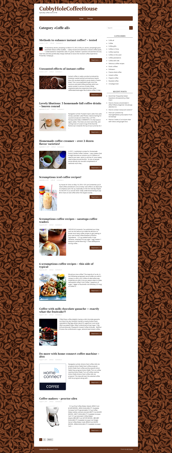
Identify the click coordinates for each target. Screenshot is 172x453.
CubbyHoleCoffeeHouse (68, 8)
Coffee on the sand (115, 55)
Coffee (111, 43)
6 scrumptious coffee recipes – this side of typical (66, 265)
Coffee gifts (112, 46)
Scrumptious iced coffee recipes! (60, 177)
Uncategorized (113, 84)
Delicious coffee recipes (116, 63)
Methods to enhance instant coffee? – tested (68, 40)
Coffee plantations (115, 58)
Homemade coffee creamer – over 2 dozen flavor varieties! (66, 142)
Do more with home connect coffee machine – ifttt (69, 355)
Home (81, 18)
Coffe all (52, 43)
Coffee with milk (114, 61)
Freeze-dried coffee (115, 72)
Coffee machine (114, 52)
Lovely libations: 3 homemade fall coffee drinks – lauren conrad (70, 104)
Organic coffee (113, 78)
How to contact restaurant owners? (120, 110)
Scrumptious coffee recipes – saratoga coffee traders (68, 220)
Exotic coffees (113, 66)
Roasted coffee (114, 81)
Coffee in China (114, 49)
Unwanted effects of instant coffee (61, 68)
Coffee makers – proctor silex (58, 398)
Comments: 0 (59, 43)
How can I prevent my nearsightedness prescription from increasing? (120, 115)
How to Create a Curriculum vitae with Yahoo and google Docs (120, 120)
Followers (112, 69)
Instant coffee (113, 75)
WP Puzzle (130, 449)
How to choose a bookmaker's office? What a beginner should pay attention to (120, 105)
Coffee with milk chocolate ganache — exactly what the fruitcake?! (69, 310)
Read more (95, 60)
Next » (50, 439)
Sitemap (90, 18)
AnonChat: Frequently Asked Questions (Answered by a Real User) (119, 98)
